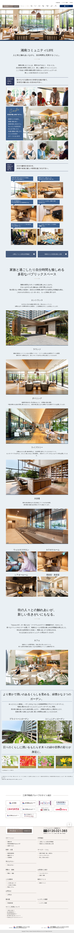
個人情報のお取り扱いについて (13, 915)
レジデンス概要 (43, 903)
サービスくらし (35, 6)
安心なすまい (39, 6)
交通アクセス (10, 845)
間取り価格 (43, 6)
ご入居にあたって (11, 883)
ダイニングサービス (44, 855)
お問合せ (9, 894)
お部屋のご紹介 (47, 6)
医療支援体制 (10, 853)
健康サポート (10, 855)
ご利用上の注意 (10, 910)
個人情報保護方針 (10, 912)
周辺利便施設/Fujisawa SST (13, 843)
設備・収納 (42, 875)
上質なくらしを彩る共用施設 (21, 254)
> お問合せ (71, 2)
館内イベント (55, 6)
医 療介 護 (31, 6)
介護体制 (9, 857)
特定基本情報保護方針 (11, 913)
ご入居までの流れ (11, 885)
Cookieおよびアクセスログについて (14, 917)
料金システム (10, 887)
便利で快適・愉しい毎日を (45, 853)
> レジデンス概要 (64, 2)
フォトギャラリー (43, 873)
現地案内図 (10, 903)
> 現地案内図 (57, 2)
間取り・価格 (10, 873)
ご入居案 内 (52, 6)
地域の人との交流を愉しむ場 (53, 254)
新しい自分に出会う (44, 857)
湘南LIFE (9, 841)
